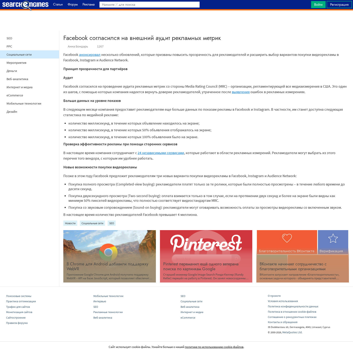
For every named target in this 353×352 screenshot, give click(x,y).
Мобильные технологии (24, 103)
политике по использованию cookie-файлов (214, 347)
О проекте (274, 296)
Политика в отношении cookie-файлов (292, 311)
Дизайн (12, 111)
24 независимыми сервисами (161, 152)
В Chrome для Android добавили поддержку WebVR (107, 266)
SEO (9, 38)
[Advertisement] (176, 20)
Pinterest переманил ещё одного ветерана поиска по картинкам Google (201, 266)
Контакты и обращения (282, 322)
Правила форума (17, 323)
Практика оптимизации (21, 301)
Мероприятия (16, 63)
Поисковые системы (18, 296)
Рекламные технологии (108, 312)
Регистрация (339, 4)
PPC (9, 46)
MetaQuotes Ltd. (292, 332)
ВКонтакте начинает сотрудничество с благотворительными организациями (293, 266)
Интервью (99, 301)
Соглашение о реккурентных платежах (292, 317)
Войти (318, 4)
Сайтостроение (16, 317)
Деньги (12, 71)
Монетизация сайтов (19, 312)
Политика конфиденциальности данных (293, 306)
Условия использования (283, 301)
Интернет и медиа (19, 87)
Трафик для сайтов (18, 307)
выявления (241, 91)
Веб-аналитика (17, 79)
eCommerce (15, 95)
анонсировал (90, 54)
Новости (70, 223)
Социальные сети (19, 54)
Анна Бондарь (78, 46)
